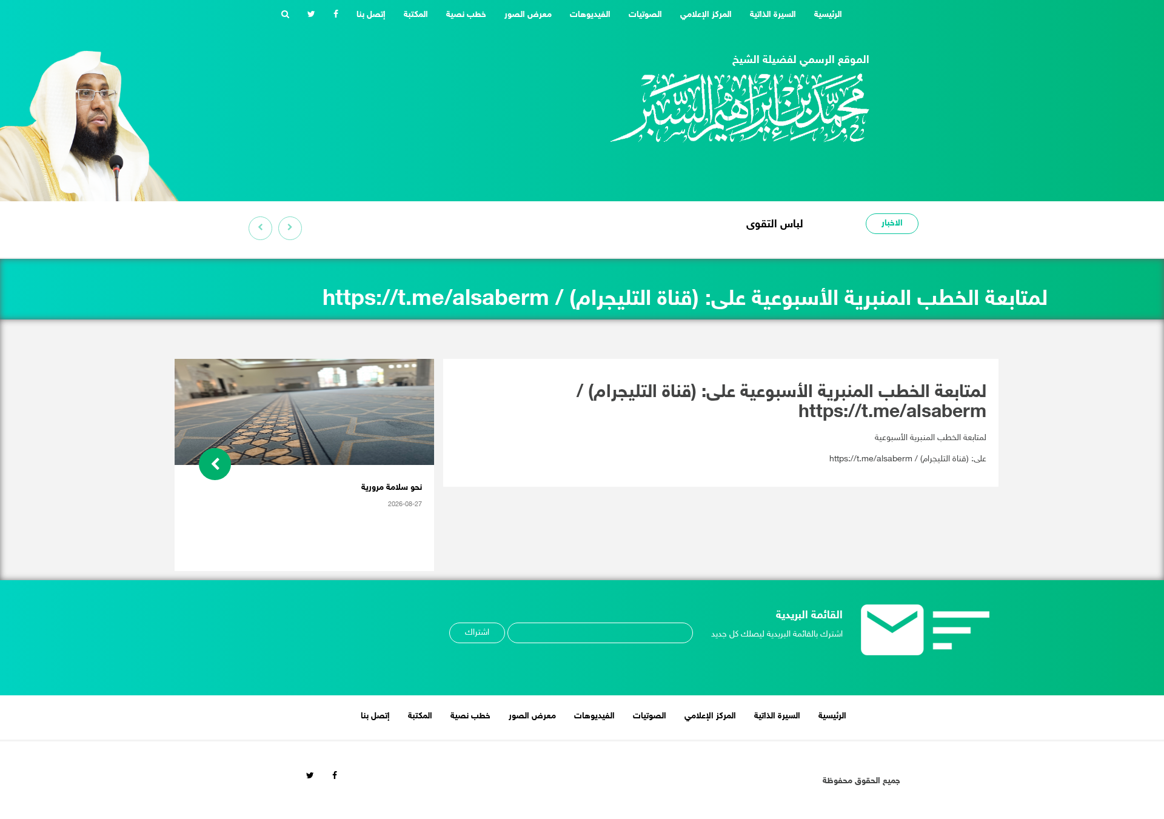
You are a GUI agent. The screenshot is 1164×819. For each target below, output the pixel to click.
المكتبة (416, 15)
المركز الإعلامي (706, 15)
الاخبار (892, 223)
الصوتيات (645, 15)
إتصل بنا (371, 15)
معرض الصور (528, 15)
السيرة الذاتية (773, 15)
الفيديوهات (590, 15)
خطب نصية (466, 15)
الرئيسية (823, 14)
